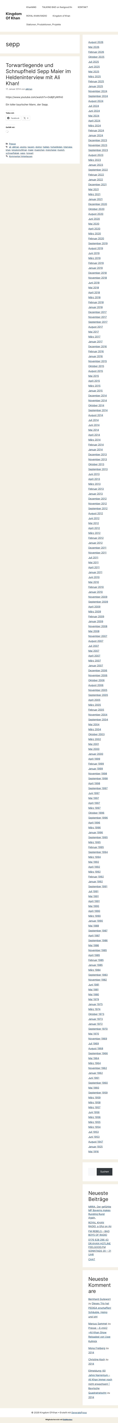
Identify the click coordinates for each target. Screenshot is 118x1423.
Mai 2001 (93, 744)
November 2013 (97, 459)
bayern (31, 147)
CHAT (91, 1259)
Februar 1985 (96, 960)
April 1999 (94, 758)
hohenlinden (56, 147)
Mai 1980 (93, 994)
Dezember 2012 (97, 498)
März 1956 (94, 1117)
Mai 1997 (93, 798)
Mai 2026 (93, 47)
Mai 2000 (93, 749)
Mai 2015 (93, 376)
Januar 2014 (95, 449)
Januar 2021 (95, 199)
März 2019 (94, 258)
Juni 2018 (93, 282)
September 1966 (98, 1053)
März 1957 (94, 1107)
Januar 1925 (95, 1146)
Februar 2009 (96, 616)
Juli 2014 (93, 420)
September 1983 (98, 974)
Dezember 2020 (97, 204)
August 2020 (95, 214)
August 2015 (95, 371)
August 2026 (95, 42)
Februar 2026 (96, 52)
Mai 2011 (93, 562)
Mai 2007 (93, 650)
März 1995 (94, 842)
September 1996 (98, 817)
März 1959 (94, 1097)
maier (30, 150)
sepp (22, 153)
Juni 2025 (94, 66)
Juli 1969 (93, 1043)
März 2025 (94, 76)
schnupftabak (12, 153)
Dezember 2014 (97, 395)
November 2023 (97, 145)
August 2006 (95, 685)
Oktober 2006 (96, 680)
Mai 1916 (93, 1151)
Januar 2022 (95, 179)
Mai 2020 (93, 223)
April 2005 (94, 700)
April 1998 (94, 783)
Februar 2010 (96, 587)
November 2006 (97, 675)
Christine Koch (96, 1359)
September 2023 (98, 150)
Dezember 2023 (97, 140)
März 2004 (94, 729)
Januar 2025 (95, 86)
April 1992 (94, 866)
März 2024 (94, 125)
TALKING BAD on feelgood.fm (57, 7)
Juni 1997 (94, 793)
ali (10, 147)
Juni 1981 (93, 984)
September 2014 (98, 410)
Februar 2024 (96, 130)
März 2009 (94, 611)
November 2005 (97, 690)
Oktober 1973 (96, 1014)
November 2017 (97, 317)
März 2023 (94, 160)
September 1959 (98, 1092)
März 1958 (94, 1102)
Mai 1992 (93, 861)
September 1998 (98, 778)
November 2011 (97, 552)
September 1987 (97, 930)
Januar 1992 (95, 881)
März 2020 (94, 233)
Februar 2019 (96, 263)
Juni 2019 (94, 253)
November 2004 (97, 714)
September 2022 (98, 169)
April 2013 (94, 479)
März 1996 (94, 827)
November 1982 (97, 979)
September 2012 (97, 508)
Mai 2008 (93, 631)
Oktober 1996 (96, 812)
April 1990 (94, 911)
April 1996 (94, 822)
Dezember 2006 (97, 670)
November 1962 (97, 1068)
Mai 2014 (93, 430)
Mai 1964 (93, 1058)
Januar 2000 (95, 754)
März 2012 (94, 533)
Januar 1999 (95, 768)
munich (60, 150)
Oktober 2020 (96, 209)
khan (8, 150)
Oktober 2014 (96, 405)
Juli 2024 (93, 106)
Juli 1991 (93, 891)
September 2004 (98, 719)
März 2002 (94, 739)
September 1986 (98, 940)
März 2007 (94, 660)
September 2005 (98, 695)
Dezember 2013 (97, 454)
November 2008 (97, 626)
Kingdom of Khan (61, 15)
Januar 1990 (95, 920)
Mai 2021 (93, 189)
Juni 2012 (93, 518)
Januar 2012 (95, 542)
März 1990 (94, 915)
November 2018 (97, 277)
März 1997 (94, 808)
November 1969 (97, 1038)
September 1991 (97, 886)
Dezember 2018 (97, 272)
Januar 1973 (95, 1019)
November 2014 (97, 400)
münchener (51, 150)
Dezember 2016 (97, 346)
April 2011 (94, 567)
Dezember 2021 (97, 184)
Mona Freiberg (96, 1348)
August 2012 (95, 513)
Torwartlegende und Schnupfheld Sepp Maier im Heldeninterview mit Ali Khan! (38, 74)
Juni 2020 (94, 218)
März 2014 (94, 439)
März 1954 (94, 1127)
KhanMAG (31, 7)
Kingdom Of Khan (14, 16)
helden (46, 147)
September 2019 (98, 243)
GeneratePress (79, 1412)
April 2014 (94, 434)
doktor (38, 147)
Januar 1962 (95, 1073)
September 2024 (98, 96)
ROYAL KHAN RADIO (36, 15)
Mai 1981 (93, 989)
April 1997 (94, 803)
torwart (29, 153)
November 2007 (97, 636)
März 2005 (94, 704)
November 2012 (97, 503)
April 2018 (94, 292)
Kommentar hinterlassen (20, 156)
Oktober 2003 (96, 734)
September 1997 (98, 788)
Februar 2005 (96, 709)
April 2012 (94, 528)
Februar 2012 (96, 538)
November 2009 (97, 596)
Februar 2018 (96, 302)
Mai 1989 (93, 925)
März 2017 (94, 336)
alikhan (15, 147)
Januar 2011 (95, 572)
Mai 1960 (93, 1087)
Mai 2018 (93, 287)
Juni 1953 (94, 1136)
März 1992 (94, 871)
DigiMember (68, 1420)
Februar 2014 (96, 444)
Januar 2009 (95, 621)
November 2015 (97, 361)
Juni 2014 (94, 425)
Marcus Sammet (97, 1323)
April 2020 (94, 228)
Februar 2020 (96, 238)
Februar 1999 (96, 763)
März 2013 (94, 484)
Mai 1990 (93, 906)
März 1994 (94, 857)
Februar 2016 (96, 351)
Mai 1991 (93, 896)
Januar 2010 (95, 592)
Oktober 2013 (96, 464)
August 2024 (95, 101)
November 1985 (97, 950)
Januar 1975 (95, 1004)
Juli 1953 (93, 1131)
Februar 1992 (96, 876)
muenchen (39, 150)
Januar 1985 (95, 965)
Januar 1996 (95, 832)
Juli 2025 (93, 61)
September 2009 (98, 601)
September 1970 (98, 1028)
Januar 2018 (95, 307)
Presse (12, 144)
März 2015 (94, 385)
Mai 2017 (93, 331)
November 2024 (97, 91)
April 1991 (94, 901)
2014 (91, 1352)
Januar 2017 (95, 341)
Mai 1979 (93, 999)
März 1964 (94, 1063)
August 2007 (95, 641)
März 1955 (94, 1122)
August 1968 (95, 1048)
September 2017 (97, 322)
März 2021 (94, 194)
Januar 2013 (95, 493)
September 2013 (98, 469)
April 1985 (94, 955)
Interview (67, 147)
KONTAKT (83, 7)
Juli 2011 (93, 557)
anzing (23, 147)
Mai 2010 (93, 582)
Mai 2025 (93, 71)
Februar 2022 (96, 174)
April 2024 (94, 120)
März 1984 (94, 969)
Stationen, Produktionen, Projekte (43, 24)
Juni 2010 (94, 577)
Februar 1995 (96, 847)
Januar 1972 (95, 1023)
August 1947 (95, 1141)
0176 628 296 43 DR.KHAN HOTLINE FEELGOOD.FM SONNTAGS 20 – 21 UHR (99, 1247)
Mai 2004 (93, 724)
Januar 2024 (95, 135)
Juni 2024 (94, 110)
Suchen (104, 1171)
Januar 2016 (95, 356)
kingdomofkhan (19, 150)
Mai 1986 (93, 945)
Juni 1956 (94, 1112)
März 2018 (94, 297)
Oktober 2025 (96, 56)
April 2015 (94, 380)
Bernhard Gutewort (99, 1299)
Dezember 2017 (97, 312)
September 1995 (98, 837)
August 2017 (95, 326)
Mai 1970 (93, 1033)
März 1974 (94, 1009)
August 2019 (95, 248)
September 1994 (98, 852)
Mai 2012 (93, 523)
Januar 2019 (95, 268)
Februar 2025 (96, 81)
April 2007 (94, 655)
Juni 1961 (93, 1077)
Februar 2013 (96, 488)
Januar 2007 (95, 665)
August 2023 (95, 155)
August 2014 (95, 415)
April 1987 (94, 935)
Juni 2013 (94, 474)
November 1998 (97, 773)
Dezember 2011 (97, 547)
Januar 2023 (95, 164)
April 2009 (94, 606)
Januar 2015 (95, 390)
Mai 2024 (93, 115)
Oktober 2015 (96, 366)
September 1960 (98, 1082)
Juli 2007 (93, 646)
